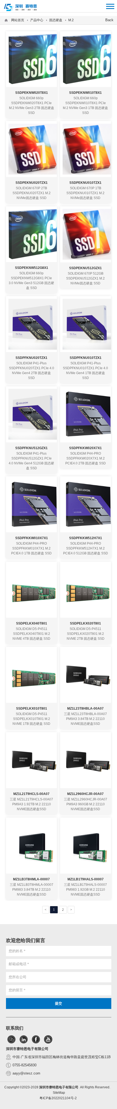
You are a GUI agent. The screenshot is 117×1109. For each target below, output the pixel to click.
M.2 (71, 20)
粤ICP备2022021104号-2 (58, 1098)
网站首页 (17, 20)
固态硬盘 (55, 20)
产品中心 (36, 20)
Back (109, 20)
